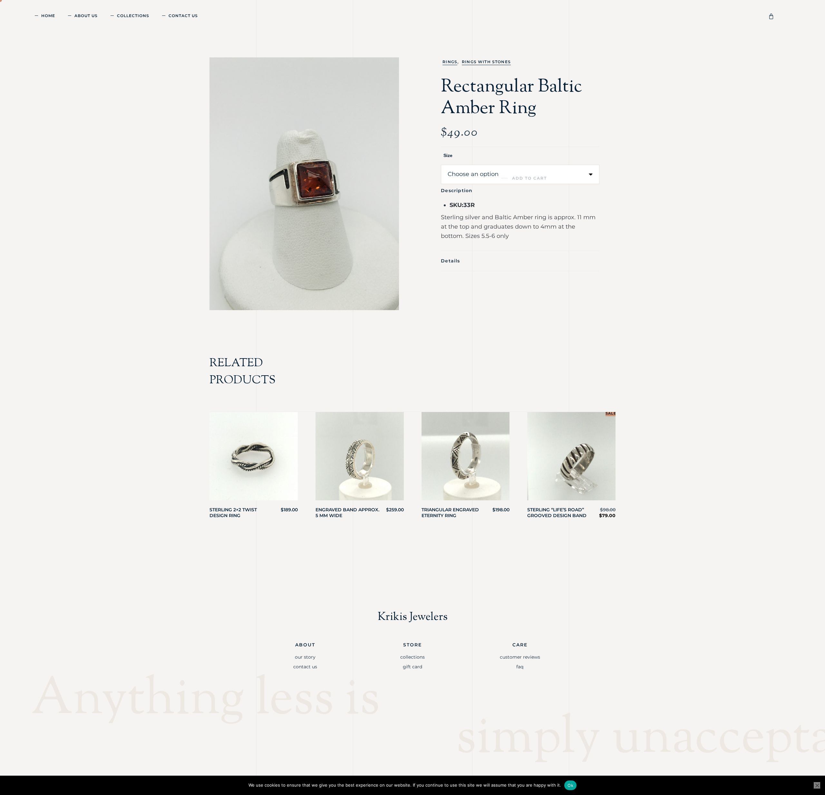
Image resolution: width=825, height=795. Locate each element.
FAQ (519, 667)
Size (447, 155)
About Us (86, 15)
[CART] (772, 15)
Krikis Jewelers (413, 617)
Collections (133, 15)
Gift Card (412, 667)
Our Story (305, 657)
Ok (570, 785)
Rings (449, 61)
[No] (817, 785)
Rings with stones (486, 61)
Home (48, 15)
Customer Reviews (520, 657)
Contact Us (183, 15)
